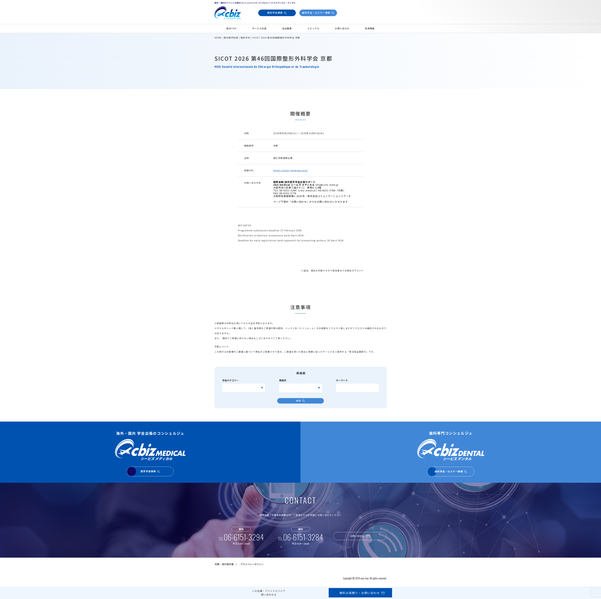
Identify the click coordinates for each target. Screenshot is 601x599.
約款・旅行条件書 (224, 564)
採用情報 (370, 28)
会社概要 (287, 28)
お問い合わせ (342, 28)
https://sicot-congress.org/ (290, 170)
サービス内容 (259, 28)
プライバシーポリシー (252, 564)
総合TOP (231, 28)
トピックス (313, 28)
